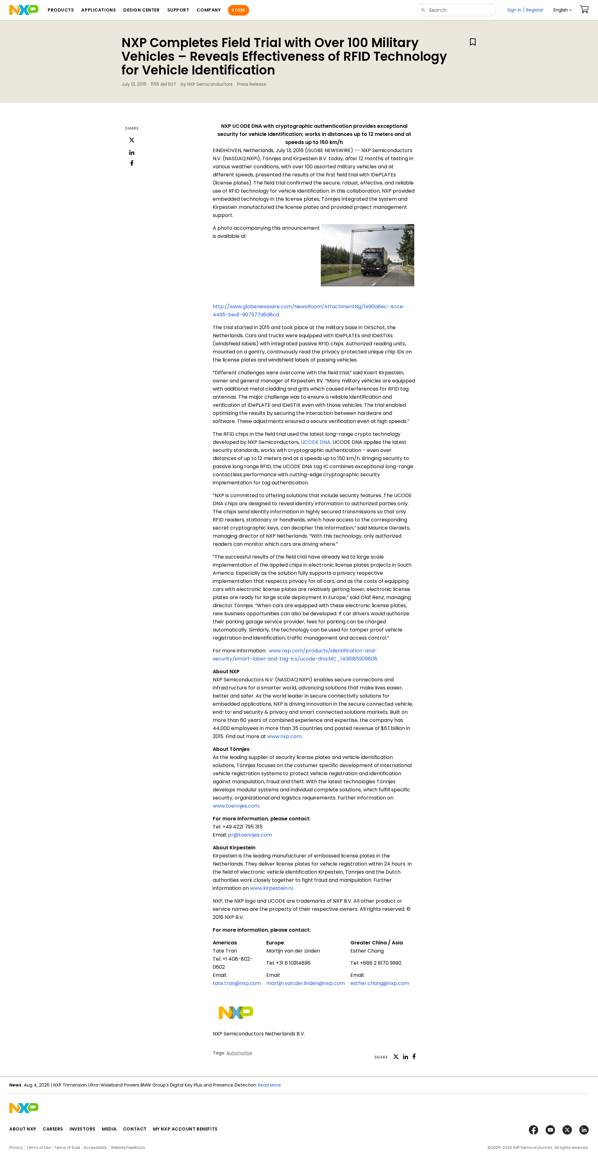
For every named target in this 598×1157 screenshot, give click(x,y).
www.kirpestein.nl (271, 888)
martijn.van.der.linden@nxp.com (305, 983)
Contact (135, 1129)
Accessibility (95, 1147)
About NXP (22, 1129)
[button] (563, 10)
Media (109, 1129)
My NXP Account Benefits (185, 1129)
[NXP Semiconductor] (23, 10)
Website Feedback (128, 1147)
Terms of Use (38, 1147)
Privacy (16, 1147)
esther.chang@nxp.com (379, 983)
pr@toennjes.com (250, 834)
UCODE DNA (315, 442)
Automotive (239, 1053)
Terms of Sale (67, 1147)
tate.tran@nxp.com (237, 983)
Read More (269, 1085)
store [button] (238, 10)
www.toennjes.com (236, 805)
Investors (82, 1129)
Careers (53, 1129)
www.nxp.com (284, 736)
